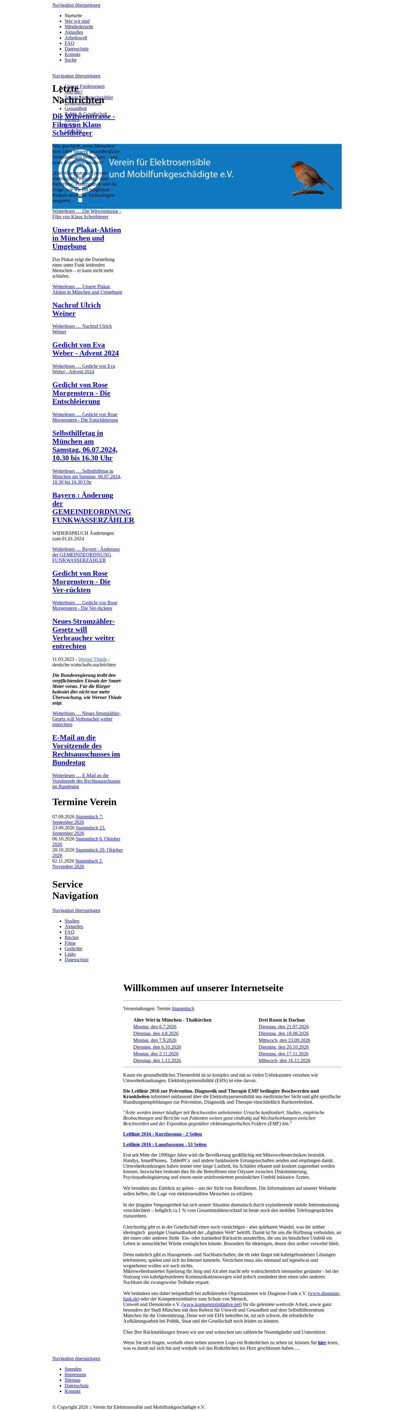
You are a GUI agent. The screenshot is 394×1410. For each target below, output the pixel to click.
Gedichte (73, 948)
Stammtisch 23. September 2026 (79, 830)
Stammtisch (183, 1008)
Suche (71, 59)
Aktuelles (74, 32)
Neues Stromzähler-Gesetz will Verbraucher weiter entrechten (83, 633)
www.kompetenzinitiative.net (211, 1304)
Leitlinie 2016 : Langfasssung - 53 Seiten (165, 1144)
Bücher (72, 937)
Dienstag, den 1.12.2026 (157, 1060)
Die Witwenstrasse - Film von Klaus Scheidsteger (83, 124)
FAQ (69, 43)
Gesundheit (76, 108)
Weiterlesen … (86, 214)
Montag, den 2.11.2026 (156, 1053)
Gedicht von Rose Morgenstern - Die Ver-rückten (81, 581)
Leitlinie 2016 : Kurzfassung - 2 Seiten (162, 1134)
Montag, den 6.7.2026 (154, 1026)
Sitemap (72, 1380)
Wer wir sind (77, 21)
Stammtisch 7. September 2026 (77, 819)
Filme (70, 943)
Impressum (75, 1374)
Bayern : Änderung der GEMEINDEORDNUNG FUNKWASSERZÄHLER (93, 507)
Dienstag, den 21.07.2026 (284, 1026)
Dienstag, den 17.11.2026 (283, 1053)
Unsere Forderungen (85, 86)
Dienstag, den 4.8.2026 (156, 1033)
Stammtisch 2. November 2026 (77, 863)
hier (322, 1342)
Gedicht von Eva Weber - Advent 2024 (85, 349)
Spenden (73, 1369)
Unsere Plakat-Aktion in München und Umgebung (86, 238)
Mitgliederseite (79, 26)
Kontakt (72, 54)
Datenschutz (77, 48)
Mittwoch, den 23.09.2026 (284, 1040)
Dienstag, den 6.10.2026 (157, 1047)
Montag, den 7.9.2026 (154, 1040)
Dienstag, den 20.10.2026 (284, 1047)
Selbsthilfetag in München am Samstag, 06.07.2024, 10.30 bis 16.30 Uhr (85, 445)
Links (70, 954)
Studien (72, 920)
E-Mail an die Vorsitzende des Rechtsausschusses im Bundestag (86, 749)
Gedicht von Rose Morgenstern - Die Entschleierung (81, 393)
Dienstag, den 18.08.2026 (284, 1033)
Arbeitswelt (76, 37)
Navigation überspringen (76, 5)
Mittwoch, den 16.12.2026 (284, 1060)
